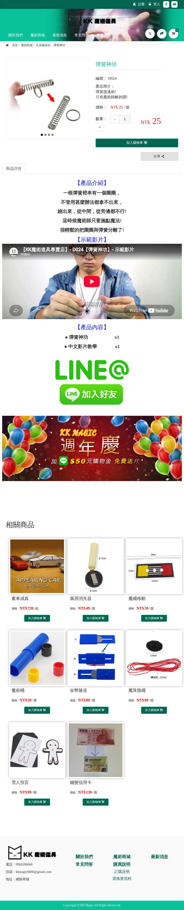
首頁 (15, 45)
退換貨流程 (122, 879)
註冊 (141, 4)
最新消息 (59, 35)
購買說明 (104, 35)
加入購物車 (35, 618)
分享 (157, 156)
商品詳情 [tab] (13, 168)
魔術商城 (37, 35)
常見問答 (82, 35)
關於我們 (15, 35)
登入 (156, 4)
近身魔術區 (43, 45)
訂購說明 (122, 872)
